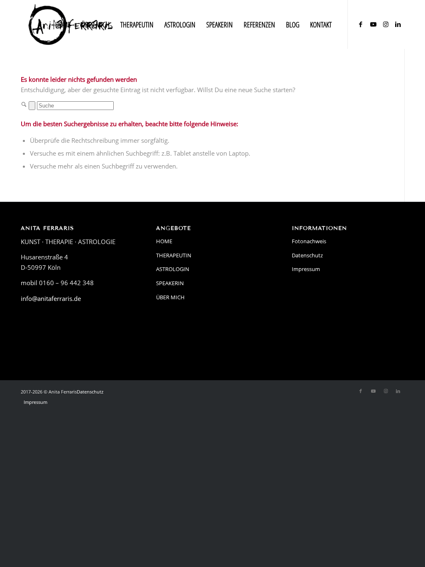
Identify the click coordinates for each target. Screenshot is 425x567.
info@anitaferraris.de (51, 298)
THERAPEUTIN (173, 255)
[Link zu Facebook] (360, 24)
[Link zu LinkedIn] (398, 24)
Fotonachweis (309, 241)
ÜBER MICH (170, 297)
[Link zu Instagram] (385, 24)
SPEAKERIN (170, 283)
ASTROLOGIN (172, 269)
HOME (164, 241)
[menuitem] (63, 24)
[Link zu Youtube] (373, 24)
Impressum (306, 269)
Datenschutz (307, 255)
